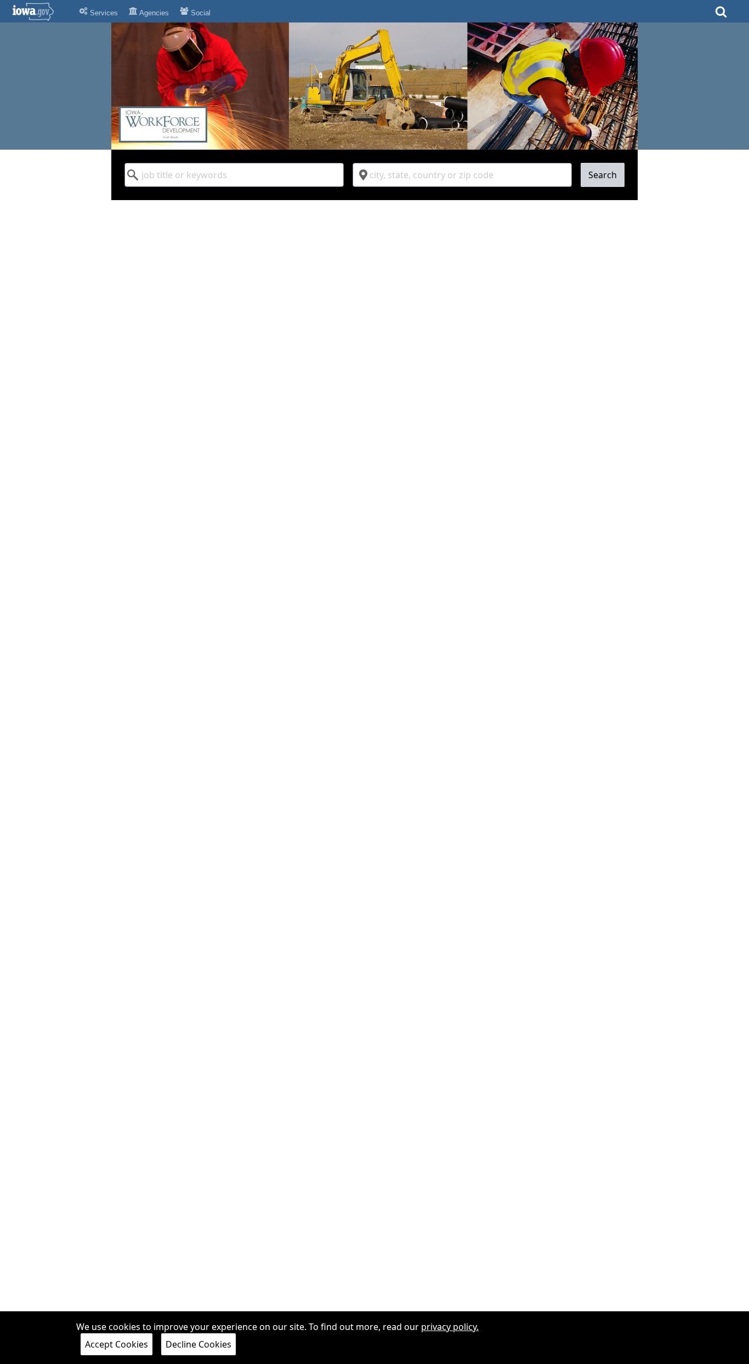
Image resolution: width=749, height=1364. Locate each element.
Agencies (153, 13)
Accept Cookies (116, 1344)
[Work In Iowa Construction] (374, 86)
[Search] (721, 15)
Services (103, 13)
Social (200, 13)
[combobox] (234, 175)
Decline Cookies (198, 1344)
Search (602, 175)
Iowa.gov (39, 11)
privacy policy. (450, 1327)
